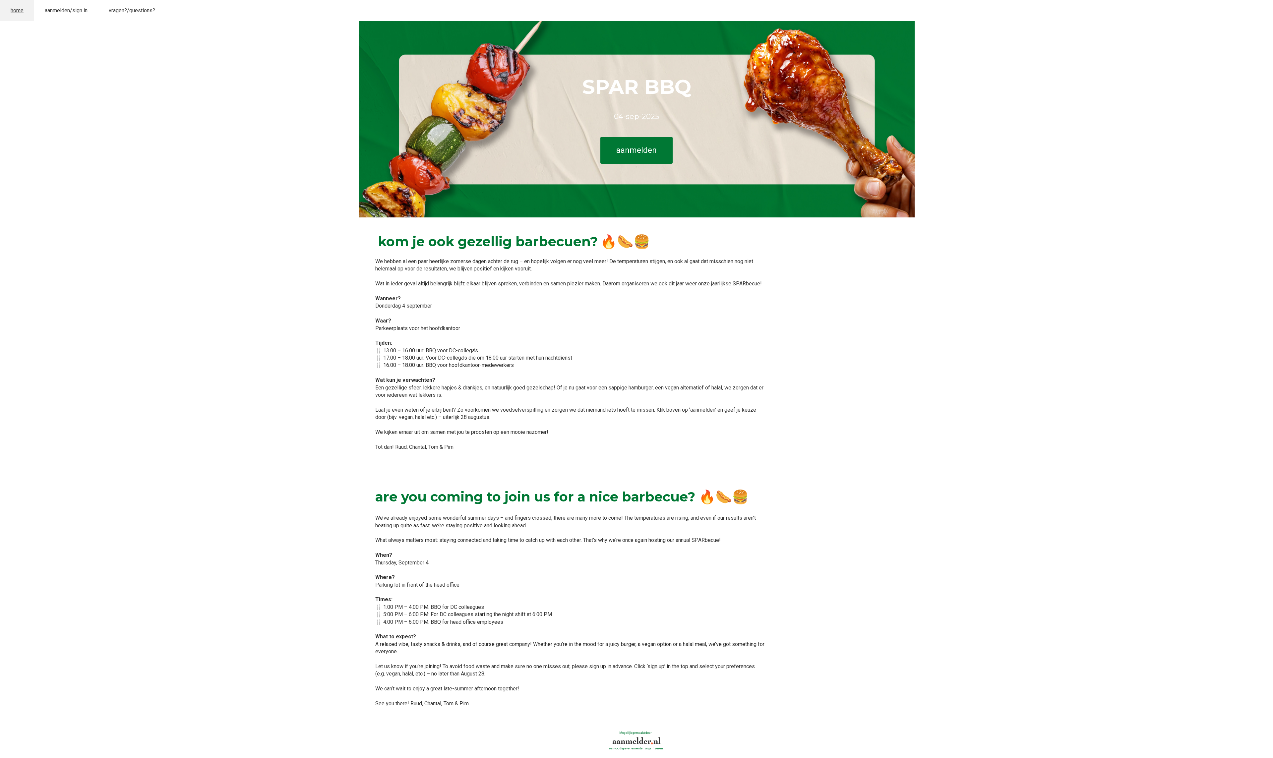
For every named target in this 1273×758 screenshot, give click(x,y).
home (17, 10)
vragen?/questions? (132, 10)
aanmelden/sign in (66, 10)
